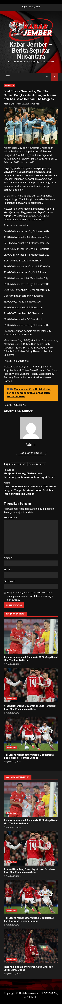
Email (8, 569)
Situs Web (9, 581)
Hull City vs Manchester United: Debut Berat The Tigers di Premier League (31, 734)
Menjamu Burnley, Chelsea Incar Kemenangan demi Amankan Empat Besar (29, 473)
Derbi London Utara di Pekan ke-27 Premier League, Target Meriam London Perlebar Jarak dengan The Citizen (30, 488)
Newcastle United (37, 464)
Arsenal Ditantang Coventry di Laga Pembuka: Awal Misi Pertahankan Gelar (31, 685)
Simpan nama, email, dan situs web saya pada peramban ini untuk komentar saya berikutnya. (30, 596)
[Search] (47, 77)
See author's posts (31, 452)
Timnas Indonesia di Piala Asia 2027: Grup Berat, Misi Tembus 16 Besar (31, 636)
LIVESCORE (48, 993)
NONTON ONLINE (54, 77)
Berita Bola (9, 86)
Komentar (10, 517)
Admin (7, 104)
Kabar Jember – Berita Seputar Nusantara (31, 50)
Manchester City (19, 464)
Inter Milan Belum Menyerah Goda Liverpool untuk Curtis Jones (31, 946)
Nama (8, 558)
